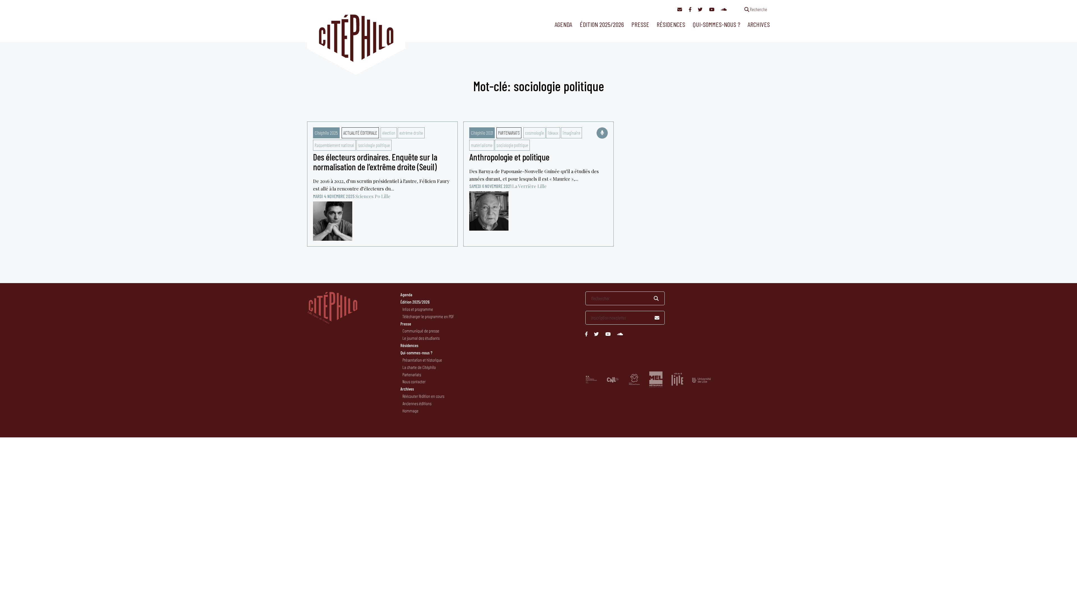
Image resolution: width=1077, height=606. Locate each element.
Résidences (671, 24)
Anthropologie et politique (509, 157)
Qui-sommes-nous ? (716, 24)
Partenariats (509, 133)
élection (388, 133)
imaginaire (571, 133)
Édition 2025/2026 (602, 24)
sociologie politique (374, 145)
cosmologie (534, 133)
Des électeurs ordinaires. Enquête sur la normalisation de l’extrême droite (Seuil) (375, 162)
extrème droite (411, 133)
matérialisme (482, 145)
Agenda (563, 24)
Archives (758, 24)
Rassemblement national (334, 145)
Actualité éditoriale (360, 133)
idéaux (553, 133)
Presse (640, 24)
